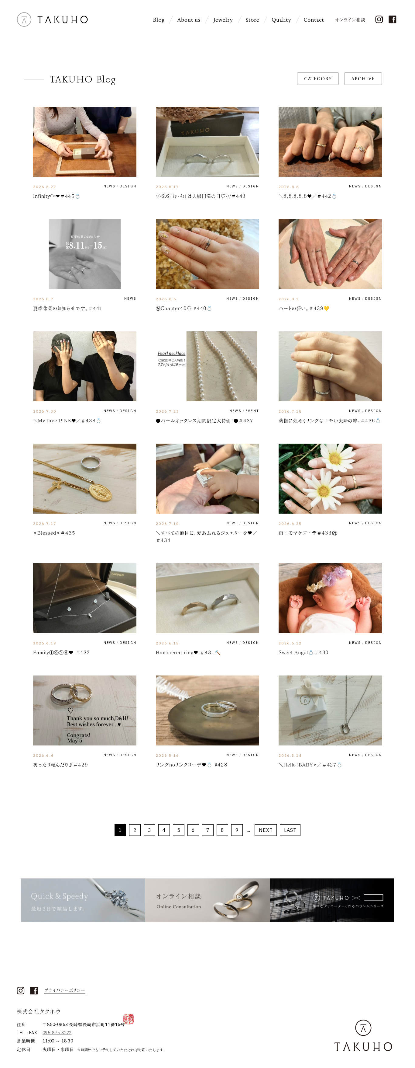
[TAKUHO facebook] (392, 19)
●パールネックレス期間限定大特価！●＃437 (204, 420)
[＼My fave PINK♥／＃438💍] (84, 366)
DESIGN (128, 186)
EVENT (252, 411)
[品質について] (281, 20)
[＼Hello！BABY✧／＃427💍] (330, 710)
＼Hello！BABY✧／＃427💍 (311, 764)
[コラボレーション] (332, 900)
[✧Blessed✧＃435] (84, 479)
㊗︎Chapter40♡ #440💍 (184, 308)
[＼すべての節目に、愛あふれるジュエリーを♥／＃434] (207, 479)
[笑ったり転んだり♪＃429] (84, 710)
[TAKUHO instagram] (379, 19)
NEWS (110, 186)
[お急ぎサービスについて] (83, 900)
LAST (290, 830)
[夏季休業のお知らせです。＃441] (84, 254)
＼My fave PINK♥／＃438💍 (70, 420)
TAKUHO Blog (83, 79)
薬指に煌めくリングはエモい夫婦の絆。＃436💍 (330, 420)
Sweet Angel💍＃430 (304, 652)
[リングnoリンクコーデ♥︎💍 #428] (207, 710)
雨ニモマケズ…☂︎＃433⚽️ (308, 533)
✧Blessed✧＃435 (54, 533)
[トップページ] (52, 24)
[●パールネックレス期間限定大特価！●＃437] (207, 366)
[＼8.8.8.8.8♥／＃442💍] (330, 142)
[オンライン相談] (351, 19)
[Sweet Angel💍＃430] (330, 598)
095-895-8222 (57, 1032)
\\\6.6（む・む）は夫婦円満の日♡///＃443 (201, 196)
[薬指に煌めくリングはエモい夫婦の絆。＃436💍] (330, 366)
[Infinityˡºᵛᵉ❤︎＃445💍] (84, 142)
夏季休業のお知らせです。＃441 (68, 308)
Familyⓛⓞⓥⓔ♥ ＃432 (61, 652)
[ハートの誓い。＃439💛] (330, 254)
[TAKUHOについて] (189, 20)
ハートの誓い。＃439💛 (304, 308)
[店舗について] (252, 20)
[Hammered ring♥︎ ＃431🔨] (207, 598)
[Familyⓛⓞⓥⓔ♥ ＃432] (84, 598)
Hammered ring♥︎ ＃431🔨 (188, 652)
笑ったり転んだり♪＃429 (60, 764)
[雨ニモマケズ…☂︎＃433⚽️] (330, 479)
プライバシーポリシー (64, 990)
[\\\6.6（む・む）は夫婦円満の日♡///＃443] (207, 142)
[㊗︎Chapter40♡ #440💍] (207, 254)
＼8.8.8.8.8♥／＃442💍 (308, 196)
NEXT (266, 830)
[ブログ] (159, 20)
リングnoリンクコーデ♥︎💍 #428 (192, 764)
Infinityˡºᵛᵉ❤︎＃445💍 (57, 196)
